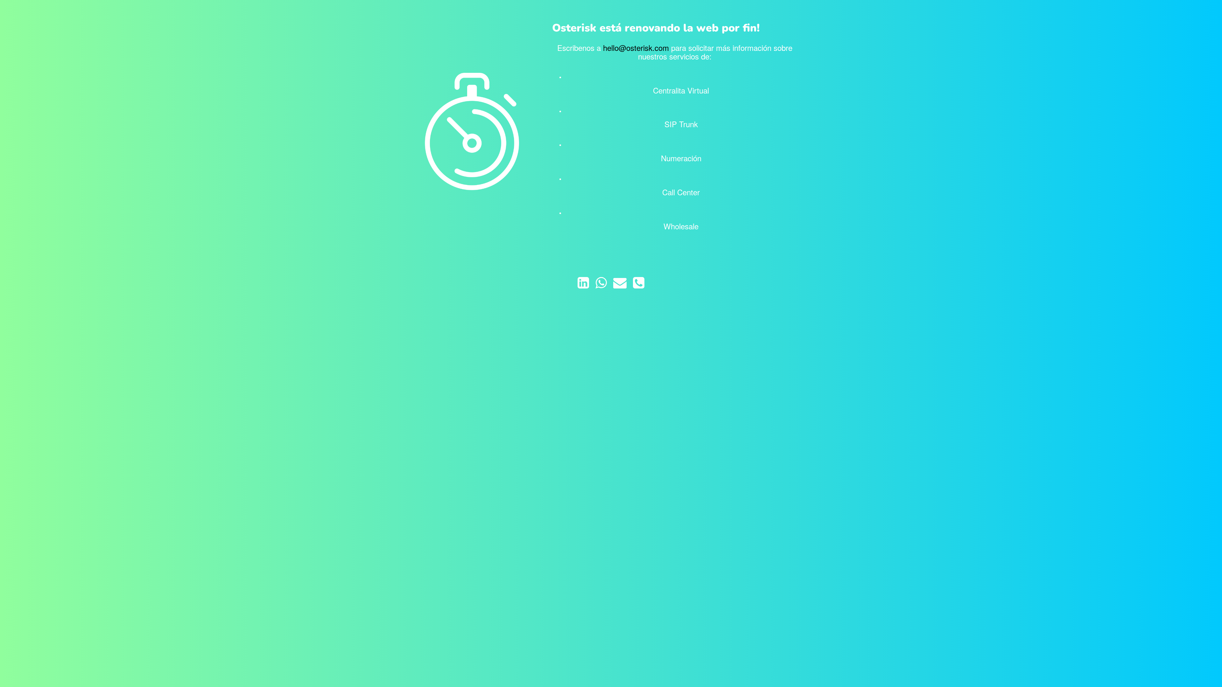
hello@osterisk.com (636, 47)
